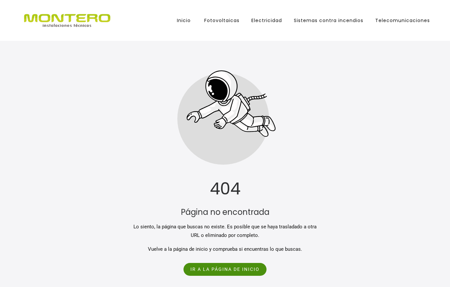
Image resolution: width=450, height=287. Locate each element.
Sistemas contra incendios (328, 20)
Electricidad (266, 20)
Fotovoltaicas (221, 20)
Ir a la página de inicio (225, 269)
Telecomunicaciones (402, 20)
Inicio (183, 20)
